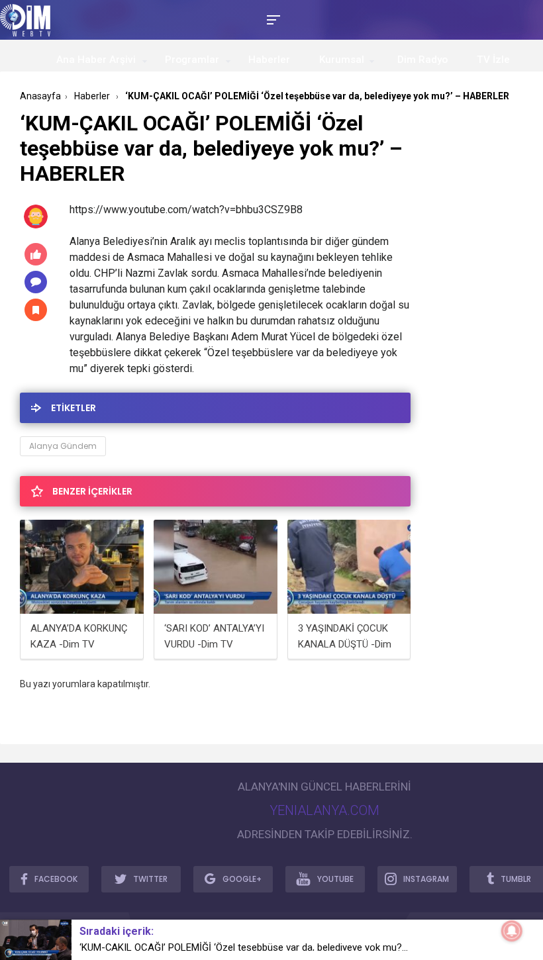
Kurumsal (341, 60)
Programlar (192, 60)
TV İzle (493, 60)
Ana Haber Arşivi (96, 60)
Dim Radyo (422, 60)
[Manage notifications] (511, 930)
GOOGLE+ (242, 879)
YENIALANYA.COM (324, 810)
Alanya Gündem (63, 446)
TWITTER (150, 879)
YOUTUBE (335, 879)
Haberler (269, 60)
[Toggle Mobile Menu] (271, 19)
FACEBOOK (55, 879)
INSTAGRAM (426, 879)
